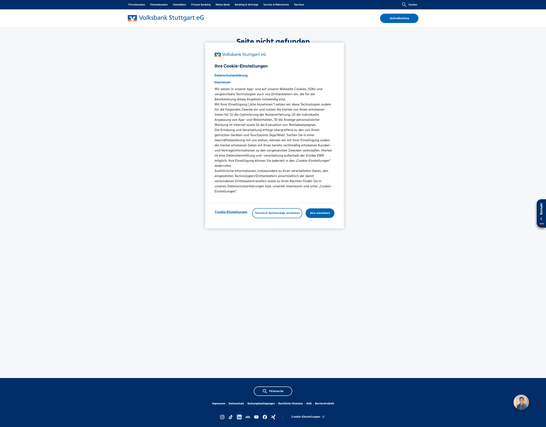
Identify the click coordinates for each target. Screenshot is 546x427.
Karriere (299, 4)
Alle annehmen (320, 213)
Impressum (218, 403)
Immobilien (179, 4)
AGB (309, 403)
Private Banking (201, 4)
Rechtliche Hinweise (290, 403)
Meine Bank (223, 4)
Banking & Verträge (246, 4)
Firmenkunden (159, 4)
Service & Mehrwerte (276, 4)
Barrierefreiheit (324, 403)
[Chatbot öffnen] (521, 402)
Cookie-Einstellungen (231, 212)
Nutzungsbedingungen (261, 403)
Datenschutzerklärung (231, 76)
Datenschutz (236, 403)
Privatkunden (136, 4)
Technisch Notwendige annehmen (277, 213)
